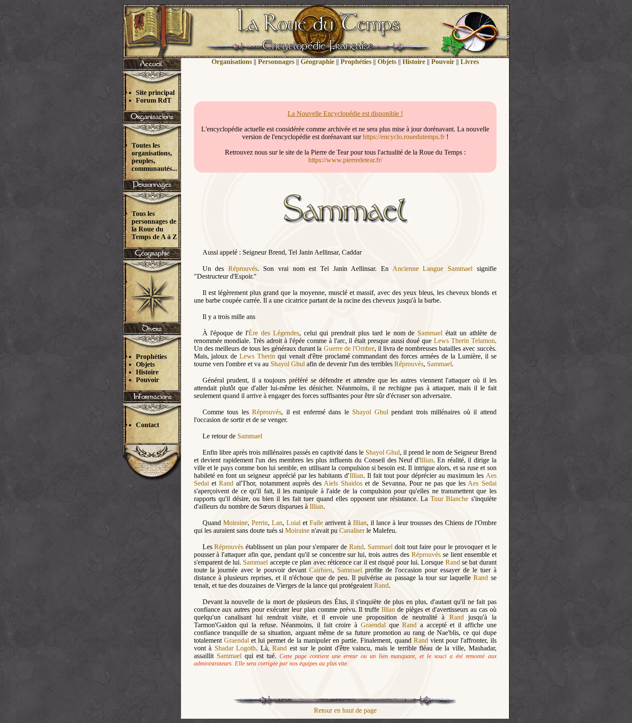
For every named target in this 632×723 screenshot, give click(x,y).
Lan (277, 522)
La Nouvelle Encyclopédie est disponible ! (345, 113)
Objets (145, 364)
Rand (226, 483)
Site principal (155, 92)
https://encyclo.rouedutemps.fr (404, 136)
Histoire (147, 372)
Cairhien (320, 570)
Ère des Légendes (274, 333)
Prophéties (151, 356)
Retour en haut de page (345, 710)
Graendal (373, 625)
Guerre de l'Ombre (349, 348)
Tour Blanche (449, 498)
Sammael (460, 268)
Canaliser (352, 530)
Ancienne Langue (418, 268)
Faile (316, 522)
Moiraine (235, 522)
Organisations (232, 61)
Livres (469, 61)
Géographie (317, 61)
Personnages (276, 61)
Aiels (331, 483)
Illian (426, 460)
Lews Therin (257, 356)
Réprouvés (243, 268)
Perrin (260, 522)
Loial (293, 522)
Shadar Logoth (235, 648)
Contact (147, 424)
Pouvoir (147, 379)
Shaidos (351, 483)
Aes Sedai (482, 483)
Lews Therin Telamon (464, 340)
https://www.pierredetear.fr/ (345, 160)
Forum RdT (154, 100)
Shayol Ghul (287, 364)
